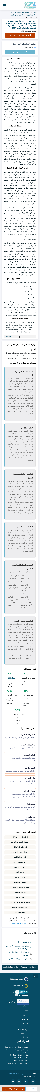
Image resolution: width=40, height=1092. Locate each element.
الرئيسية (36, 12)
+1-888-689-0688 (23, 1055)
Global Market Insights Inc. (18, 1073)
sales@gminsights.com (20, 1063)
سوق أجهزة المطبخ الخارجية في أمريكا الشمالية (17, 947)
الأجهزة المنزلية (30, 15)
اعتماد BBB (12, 678)
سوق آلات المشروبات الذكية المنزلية (19, 953)
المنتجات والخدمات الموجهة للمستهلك (19, 12)
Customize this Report (29, 967)
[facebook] (19, 1081)
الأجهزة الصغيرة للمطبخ (16, 15)
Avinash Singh (9, 336)
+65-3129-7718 (24, 1060)
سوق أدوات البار (23, 942)
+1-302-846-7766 (23, 1058)
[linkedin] (33, 1081)
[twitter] (26, 1081)
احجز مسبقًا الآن (18, 52)
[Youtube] (13, 1081)
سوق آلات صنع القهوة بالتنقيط (18, 959)
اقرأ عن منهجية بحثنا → (19, 923)
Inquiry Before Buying (11, 967)
